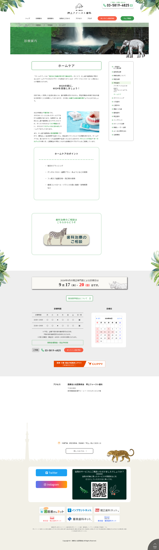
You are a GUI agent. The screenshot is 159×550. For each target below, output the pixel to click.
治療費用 (117, 135)
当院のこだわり (64, 18)
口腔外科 (117, 105)
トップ (27, 18)
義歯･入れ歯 (118, 109)
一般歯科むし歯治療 (117, 67)
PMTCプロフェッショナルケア (120, 90)
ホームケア (117, 94)
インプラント (118, 120)
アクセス (79, 18)
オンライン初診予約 (107, 18)
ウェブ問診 (127, 18)
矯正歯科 (117, 116)
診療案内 (39, 18)
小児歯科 (117, 102)
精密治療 (117, 79)
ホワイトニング (119, 98)
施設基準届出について (78, 298)
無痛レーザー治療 (120, 127)
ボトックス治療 (119, 124)
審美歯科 (117, 113)
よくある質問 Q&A (120, 131)
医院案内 (50, 18)
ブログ (89, 18)
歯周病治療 (117, 72)
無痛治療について (120, 75)
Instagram (53, 484)
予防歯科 (117, 83)
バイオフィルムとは (120, 86)
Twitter (53, 473)
